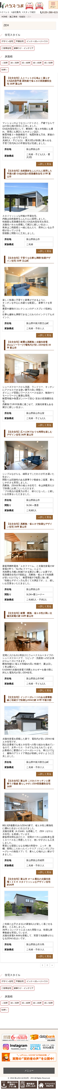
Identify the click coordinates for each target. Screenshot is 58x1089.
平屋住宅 (20, 41)
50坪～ (4, 70)
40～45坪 (37, 63)
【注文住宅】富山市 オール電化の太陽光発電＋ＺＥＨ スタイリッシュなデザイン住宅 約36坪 (28, 882)
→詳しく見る (44, 164)
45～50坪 (48, 63)
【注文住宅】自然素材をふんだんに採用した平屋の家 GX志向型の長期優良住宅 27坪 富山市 (29, 173)
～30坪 (4, 63)
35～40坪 (26, 63)
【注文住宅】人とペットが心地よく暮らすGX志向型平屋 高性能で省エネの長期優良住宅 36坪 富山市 (29, 81)
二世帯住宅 (6, 48)
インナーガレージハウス (37, 41)
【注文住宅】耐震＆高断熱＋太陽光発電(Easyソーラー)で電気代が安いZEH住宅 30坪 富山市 (29, 345)
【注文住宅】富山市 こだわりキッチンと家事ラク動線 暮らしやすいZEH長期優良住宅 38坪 (28, 783)
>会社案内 (16, 12)
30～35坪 (14, 63)
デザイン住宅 (7, 41)
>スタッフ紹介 (29, 12)
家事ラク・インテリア (23, 48)
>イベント (5, 12)
